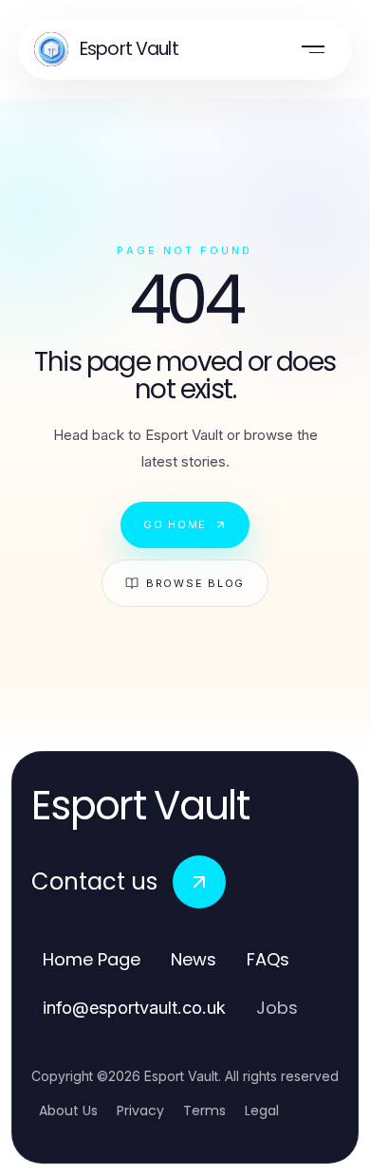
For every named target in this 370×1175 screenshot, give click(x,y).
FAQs (268, 959)
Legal (262, 1110)
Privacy (140, 1110)
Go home (175, 524)
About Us (68, 1110)
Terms (204, 1110)
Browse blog (195, 583)
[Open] (313, 49)
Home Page (91, 959)
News (193, 959)
